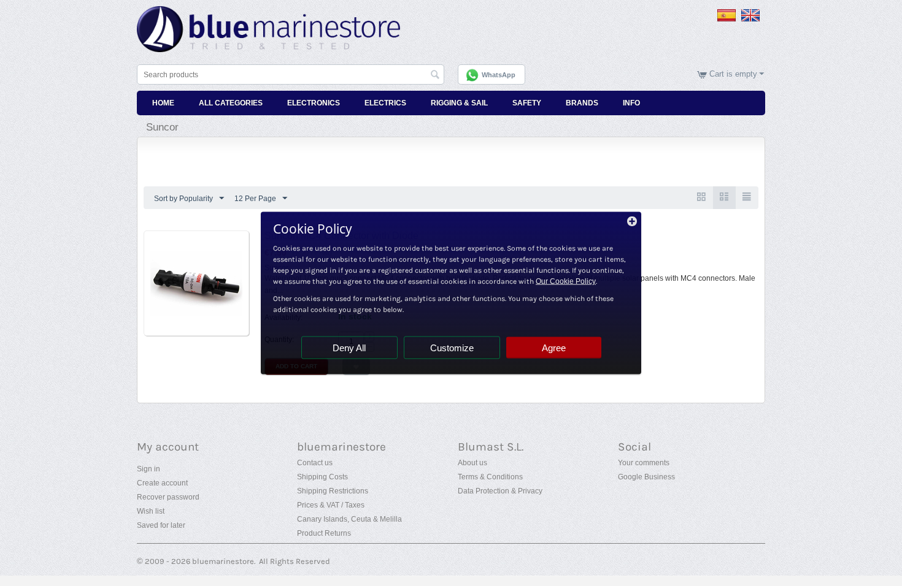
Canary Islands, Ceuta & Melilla (349, 519)
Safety (526, 103)
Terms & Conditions (490, 477)
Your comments (643, 463)
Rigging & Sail (459, 103)
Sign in (148, 469)
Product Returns (324, 533)
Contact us (315, 463)
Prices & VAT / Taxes (330, 505)
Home (163, 103)
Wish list (150, 511)
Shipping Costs (322, 477)
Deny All (349, 348)
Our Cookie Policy (566, 281)
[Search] (435, 75)
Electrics (385, 103)
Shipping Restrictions (332, 491)
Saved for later (161, 525)
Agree (554, 348)
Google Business (646, 477)
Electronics (313, 103)
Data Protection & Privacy (500, 491)
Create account (162, 483)
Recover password (168, 497)
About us (472, 463)
